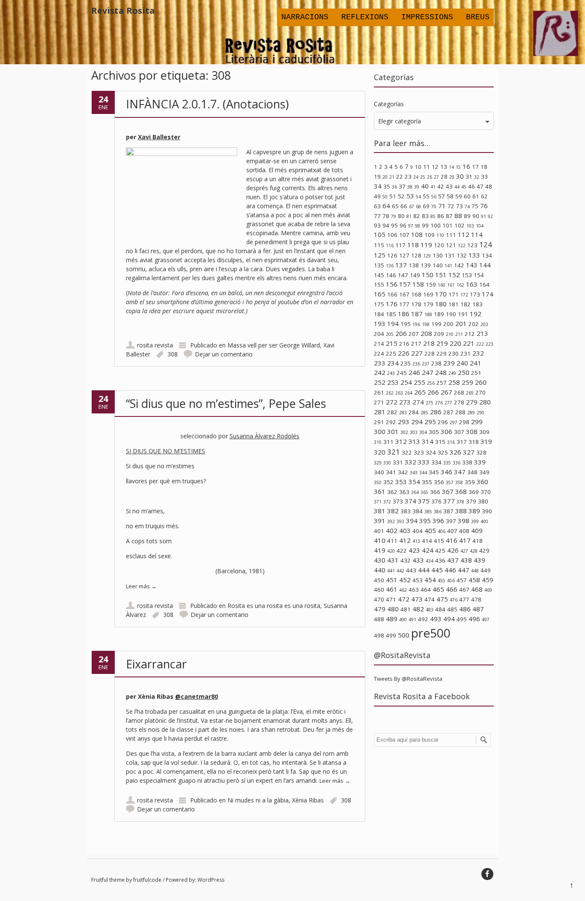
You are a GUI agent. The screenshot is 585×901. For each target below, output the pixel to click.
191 (463, 314)
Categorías (389, 104)
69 (426, 206)
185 (391, 314)
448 (475, 571)
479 (379, 609)
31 (469, 176)
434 (429, 561)
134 (487, 255)
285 (424, 413)
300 (379, 431)
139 (426, 265)
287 (448, 412)
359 (470, 482)
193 (379, 323)
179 (428, 304)
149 (415, 275)
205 (390, 334)
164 (484, 284)
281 (379, 411)
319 (486, 441)
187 (417, 313)
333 (424, 462)
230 (453, 353)
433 (418, 560)
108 (417, 234)
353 (401, 481)
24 (415, 177)
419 (379, 550)
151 (441, 274)
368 (461, 491)
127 (404, 255)
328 (481, 452)
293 (403, 421)
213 (482, 333)
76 (484, 205)
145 (379, 275)
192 (475, 313)
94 (385, 225)
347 (460, 471)
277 (448, 403)
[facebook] (487, 874)
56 (433, 197)
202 (474, 324)
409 (477, 530)
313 (414, 441)
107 (404, 235)
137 (401, 264)
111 (451, 235)
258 (454, 382)
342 (403, 472)
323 (419, 452)
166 (392, 294)
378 (460, 502)
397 (451, 521)
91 (483, 216)
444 (424, 570)
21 (391, 177)
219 (442, 343)
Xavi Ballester (159, 137)
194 (393, 323)
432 (405, 560)
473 (417, 599)
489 (391, 618)
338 (467, 462)
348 (472, 472)
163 (472, 284)
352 (388, 482)
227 (417, 353)
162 (460, 285)
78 (385, 216)
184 (379, 314)
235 (405, 363)
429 (484, 550)
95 (394, 225)
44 (457, 187)
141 (448, 266)
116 (390, 245)
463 (414, 589)
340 (379, 472)
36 (394, 187)
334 (436, 462)
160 (441, 285)
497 (485, 620)
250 (463, 372)
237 (426, 364)
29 (451, 177)
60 (467, 196)
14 (451, 167)
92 (490, 216)
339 (480, 462)
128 (416, 255)
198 (426, 324)
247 (427, 372)
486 (465, 609)
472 (403, 599)
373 (398, 501)
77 (377, 216)
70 (433, 207)
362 (392, 492)
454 (430, 579)
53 (410, 196)
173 (475, 294)
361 (379, 491)
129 (427, 256)
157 (405, 284)
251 (476, 373)
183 (477, 304)
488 (379, 619)
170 (441, 294)
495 (462, 619)
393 (400, 521)
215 (391, 343)
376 (436, 501)
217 (416, 343)
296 (443, 422)
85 (433, 216)
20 (385, 177)
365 (424, 492)
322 (407, 452)
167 (404, 294)
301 (393, 431)
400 (484, 521)
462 (403, 590)
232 (478, 353)
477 (464, 599)
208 (426, 333)
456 (451, 581)
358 (459, 482)
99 (425, 225)
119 (426, 244)
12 (435, 167)
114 (477, 234)
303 (414, 432)
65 (395, 206)
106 (392, 235)
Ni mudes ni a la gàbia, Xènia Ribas (275, 800)
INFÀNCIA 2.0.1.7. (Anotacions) (207, 104)
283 (403, 413)
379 (471, 501)
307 (459, 432)
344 (423, 473)
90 (475, 216)
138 (414, 265)
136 (390, 266)
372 (387, 502)
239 (449, 363)
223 (489, 344)
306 (446, 431)
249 (452, 373)
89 (467, 216)
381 (379, 510)
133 (474, 255)
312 (401, 441)
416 (451, 540)
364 (415, 492)
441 (391, 571)
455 (441, 581)
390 (487, 511)
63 (377, 206)
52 (401, 196)
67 (411, 207)
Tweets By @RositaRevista (408, 678)
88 (458, 215)
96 (403, 225)
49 (377, 196)
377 (449, 501)
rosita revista (155, 345)
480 (393, 609)
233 (379, 363)
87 (449, 216)
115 (379, 245)
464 (426, 589)
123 (472, 245)
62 (484, 196)
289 (471, 413)
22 (399, 176)
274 (418, 402)
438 (466, 560)
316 (451, 442)
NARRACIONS (304, 17)
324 (431, 452)
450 (379, 580)
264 (408, 393)
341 (391, 472)
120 (439, 245)
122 (462, 245)
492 (423, 619)
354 (414, 481)
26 (429, 177)
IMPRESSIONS (427, 17)
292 (391, 422)
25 (422, 177)
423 (414, 550)
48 (488, 186)
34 (378, 186)
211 (459, 334)
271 (379, 402)
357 (450, 482)
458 (474, 579)
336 (456, 463)
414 (427, 541)
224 (379, 353)
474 (429, 599)
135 (379, 265)
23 (408, 176)
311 (388, 442)
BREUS (477, 17)
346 (446, 471)
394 (412, 520)
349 (484, 472)
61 (475, 196)
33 (484, 176)
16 (466, 166)
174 (487, 294)
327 (469, 452)
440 (379, 570)
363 (404, 492)
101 (447, 225)
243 (391, 373)
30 (460, 176)
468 (477, 589)
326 (455, 452)
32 (476, 177)
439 (479, 560)
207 (414, 334)
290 (480, 413)
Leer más (141, 586)
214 (379, 343)
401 (379, 531)
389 (474, 510)
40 (425, 186)
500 (403, 635)
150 (427, 274)
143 (472, 264)
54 (418, 197)
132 (462, 255)
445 (437, 570)
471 (391, 599)
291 (379, 422)
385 (428, 512)
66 (403, 206)
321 (393, 452)
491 (412, 620)
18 (484, 167)
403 (405, 530)
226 (403, 353)
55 (426, 196)
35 (386, 186)
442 (400, 571)
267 (446, 392)
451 (391, 579)
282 (392, 412)
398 (463, 520)
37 (402, 186)
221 (469, 343)
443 (411, 570)
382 (393, 510)
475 (442, 599)
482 (418, 609)
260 (481, 382)
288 (460, 412)
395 (425, 520)
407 (452, 531)
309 (484, 432)
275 (429, 403)
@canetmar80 (196, 696)
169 (428, 294)
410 (379, 540)
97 (410, 226)
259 (467, 382)
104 (480, 226)
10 (418, 167)
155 (379, 284)
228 (429, 353)
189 (439, 314)
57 (441, 196)
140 (438, 265)
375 (424, 501)
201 (461, 323)
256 (431, 383)
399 (475, 521)
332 (410, 462)
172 (464, 295)
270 (480, 392)
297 (453, 422)
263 (399, 393)
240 (462, 363)
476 (453, 600)
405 (430, 530)
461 (391, 589)
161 (451, 285)
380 (483, 501)
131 (450, 255)
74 (467, 207)
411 (392, 541)
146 (391, 275)
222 (480, 344)
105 (379, 234)
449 (486, 570)
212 (470, 334)
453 (417, 580)
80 (401, 216)
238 (436, 363)
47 (480, 186)
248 (441, 372)
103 (470, 226)
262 (390, 393)
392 (391, 521)
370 (486, 492)
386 (438, 512)
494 (449, 618)
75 (475, 206)
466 (451, 589)
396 (438, 520)
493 (436, 618)
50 (385, 197)
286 (436, 411)
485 (452, 609)
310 (378, 442)
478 (476, 599)
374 (410, 501)
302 (404, 432)
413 (416, 541)
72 (451, 206)
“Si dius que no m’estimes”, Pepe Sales (226, 403)
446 (450, 570)
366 (435, 492)
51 (392, 196)
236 (416, 364)
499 (391, 635)
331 (398, 462)
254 (406, 382)
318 (474, 442)
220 (455, 343)
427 (464, 551)
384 (417, 511)
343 (414, 473)
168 (416, 294)
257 (441, 382)
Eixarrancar (156, 664)
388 (461, 510)
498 (379, 635)
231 (465, 353)
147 (403, 275)
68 (418, 207)
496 (474, 618)
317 (462, 442)
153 (467, 275)
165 (379, 294)
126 (392, 255)
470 (379, 599)
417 (465, 540)
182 (465, 304)
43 (449, 186)
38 (409, 187)
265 (420, 392)
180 (441, 303)
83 (425, 216)
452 (405, 579)
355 (427, 482)
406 (441, 531)
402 (391, 530)
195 (405, 324)
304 (423, 432)
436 (440, 560)
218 (429, 343)
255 (419, 382)
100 (435, 225)
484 (440, 609)
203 (484, 324)
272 (391, 402)
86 (440, 216)
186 (403, 313)
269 (470, 393)
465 (438, 589)
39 (416, 187)
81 (409, 216)
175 (379, 304)
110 (440, 235)
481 (405, 609)
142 (459, 265)
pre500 (431, 633)
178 (416, 304)
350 (378, 482)
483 (429, 610)
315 (440, 442)
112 (463, 234)
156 (391, 284)
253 (393, 382)
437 (453, 560)
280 (485, 402)
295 (430, 421)
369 (474, 492)
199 (436, 324)
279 (472, 402)
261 (379, 392)
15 (458, 167)
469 (488, 590)
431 (393, 560)
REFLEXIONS (364, 17)
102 (459, 225)
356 (439, 482)
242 (379, 372)
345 (434, 472)
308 (172, 354)
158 (418, 284)
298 (464, 422)
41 (433, 187)
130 (438, 255)
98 (417, 226)
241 (475, 363)
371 (378, 502)
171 (453, 294)
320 (379, 452)
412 (405, 540)
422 (402, 550)
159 (431, 284)
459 (487, 579)
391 (379, 520)
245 (402, 373)
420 (391, 551)
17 (475, 167)
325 (443, 452)
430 (379, 560)
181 (453, 304)
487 (478, 609)
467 (464, 589)
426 (453, 550)
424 (427, 550)
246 (414, 372)
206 (401, 333)
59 (458, 196)
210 (450, 334)
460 (379, 589)
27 (436, 177)
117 (400, 245)
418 (477, 541)
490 (403, 620)
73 (459, 206)
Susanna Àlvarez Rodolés (264, 436)
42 (440, 186)
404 (417, 531)
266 (433, 392)
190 (451, 314)
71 (442, 205)
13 (443, 167)
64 (386, 205)
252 (379, 382)
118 (413, 244)
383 (405, 511)
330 (387, 463)
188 (428, 314)
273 (405, 402)
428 (474, 551)
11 (426, 167)
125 (379, 255)
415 (439, 541)
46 (471, 186)
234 (393, 363)
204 (379, 334)
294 (417, 421)
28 (444, 176)
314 (427, 441)
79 (393, 216)
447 (463, 570)
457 (462, 580)
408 (464, 531)
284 (414, 412)
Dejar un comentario (224, 354)
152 (454, 274)
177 (404, 304)
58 (450, 196)
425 (440, 550)
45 (463, 187)
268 (459, 392)
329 (378, 463)
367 (448, 491)
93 (377, 225)
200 (448, 324)
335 (447, 463)
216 (404, 343)
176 (391, 303)
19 (377, 176)
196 (416, 324)
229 (441, 353)
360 (482, 481)
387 (448, 511)
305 (434, 432)
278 (459, 402)
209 (439, 334)
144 (485, 264)
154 (479, 275)
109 (429, 235)
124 (485, 244)
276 (439, 403)
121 (451, 245)
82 (416, 216)
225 (391, 353)
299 (477, 421)
